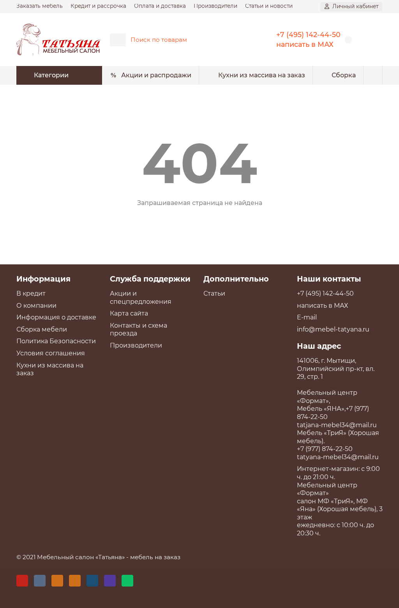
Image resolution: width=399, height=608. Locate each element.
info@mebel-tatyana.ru (333, 329)
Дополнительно (236, 278)
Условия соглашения (50, 353)
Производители (215, 6)
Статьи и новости (269, 6)
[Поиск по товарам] (239, 40)
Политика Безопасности (56, 341)
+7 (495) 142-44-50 (308, 34)
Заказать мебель (39, 6)
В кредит (31, 293)
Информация (43, 278)
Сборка (344, 75)
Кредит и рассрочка (98, 6)
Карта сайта (129, 313)
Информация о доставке (56, 317)
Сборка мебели (41, 329)
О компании (36, 305)
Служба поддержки (150, 278)
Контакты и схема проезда (138, 329)
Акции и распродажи (156, 75)
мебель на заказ (155, 557)
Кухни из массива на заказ (261, 75)
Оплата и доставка (160, 6)
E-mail (307, 317)
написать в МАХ (305, 44)
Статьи (214, 293)
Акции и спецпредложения (140, 297)
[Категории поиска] (118, 39)
